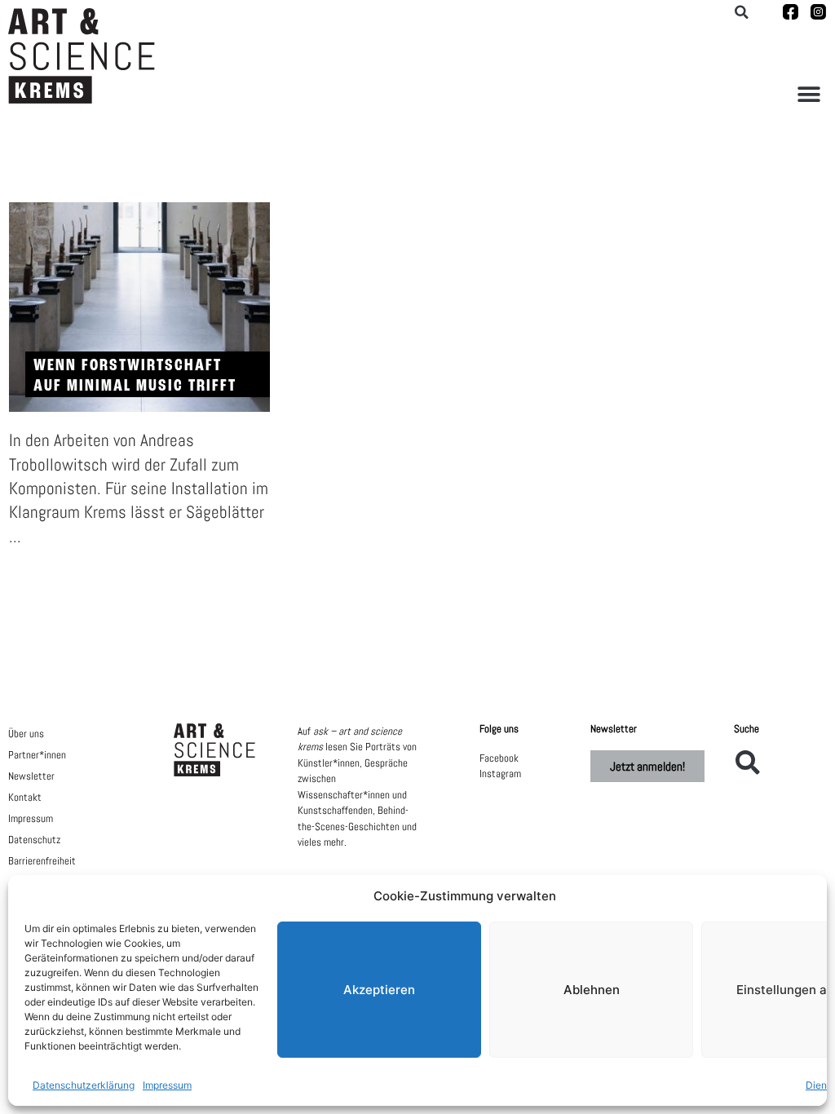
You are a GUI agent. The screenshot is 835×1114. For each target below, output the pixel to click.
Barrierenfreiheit (42, 861)
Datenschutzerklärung (84, 1085)
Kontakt (25, 797)
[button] (808, 94)
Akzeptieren (379, 989)
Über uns (26, 733)
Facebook (499, 758)
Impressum (167, 1085)
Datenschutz (34, 840)
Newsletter (31, 776)
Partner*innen (37, 755)
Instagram (500, 773)
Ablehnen (591, 989)
